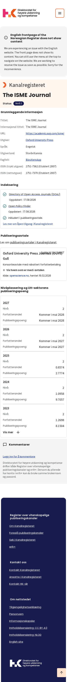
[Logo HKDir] (33, 663)
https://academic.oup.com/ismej (45, 133)
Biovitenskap (33, 159)
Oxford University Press (39, 140)
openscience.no (19, 275)
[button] (33, 432)
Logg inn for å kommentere (19, 456)
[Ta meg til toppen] (61, 672)
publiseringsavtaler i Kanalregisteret (33, 242)
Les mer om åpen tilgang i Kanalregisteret (28, 224)
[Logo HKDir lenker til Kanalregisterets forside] (23, 13)
